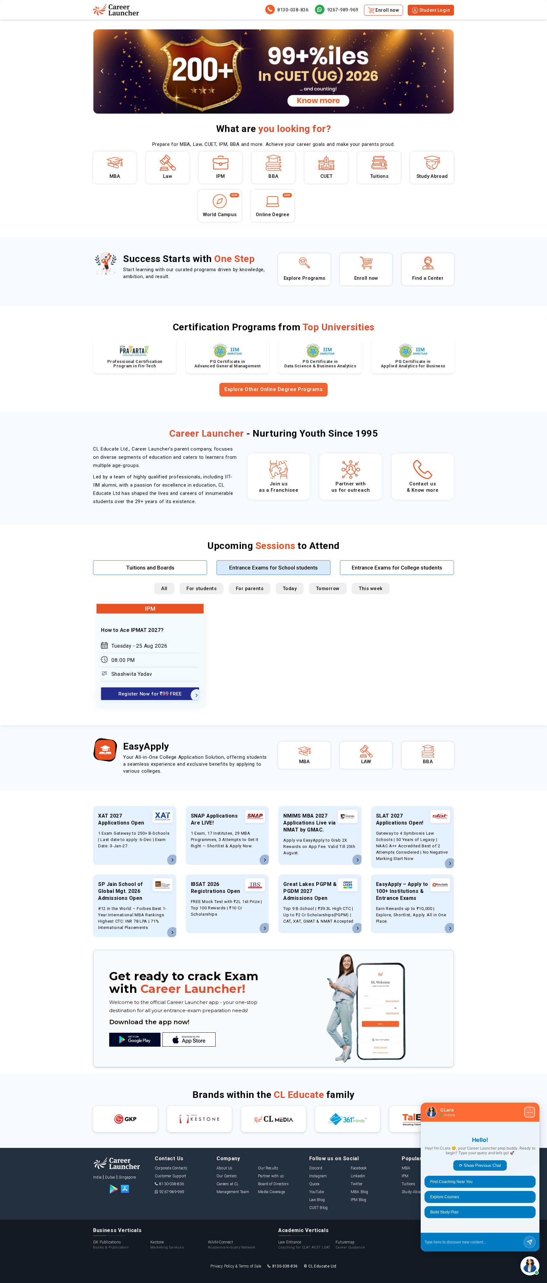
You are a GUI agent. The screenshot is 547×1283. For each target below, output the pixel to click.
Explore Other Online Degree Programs (273, 389)
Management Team (233, 1192)
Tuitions (409, 1184)
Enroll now (386, 10)
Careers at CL (228, 1184)
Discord (315, 1168)
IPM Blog (359, 1200)
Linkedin (358, 1176)
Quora (314, 1184)
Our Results (268, 1168)
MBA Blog (359, 1192)
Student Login (434, 10)
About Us (225, 1168)
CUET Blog (318, 1207)
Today (290, 588)
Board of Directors (273, 1184)
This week (371, 588)
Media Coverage (271, 1192)
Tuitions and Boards (150, 567)
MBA (406, 1168)
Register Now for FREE (150, 693)
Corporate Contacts (171, 1168)
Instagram (318, 1176)
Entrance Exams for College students (397, 567)
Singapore (127, 1177)
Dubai (110, 1177)
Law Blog (317, 1200)
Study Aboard (413, 1192)
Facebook (359, 1168)
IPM (405, 1176)
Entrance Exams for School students (273, 567)
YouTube (316, 1192)
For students (201, 588)
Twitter (356, 1184)
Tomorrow (328, 588)
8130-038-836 (292, 9)
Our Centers (227, 1176)
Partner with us (271, 1176)
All (164, 588)
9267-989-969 (342, 9)
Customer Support (170, 1176)
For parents (250, 588)
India (97, 1177)
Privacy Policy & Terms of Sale (236, 1266)
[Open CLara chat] (529, 1265)
